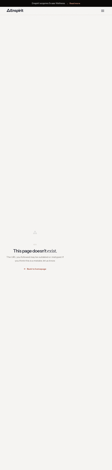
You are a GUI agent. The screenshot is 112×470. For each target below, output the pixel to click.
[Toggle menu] (102, 11)
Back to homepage (36, 269)
